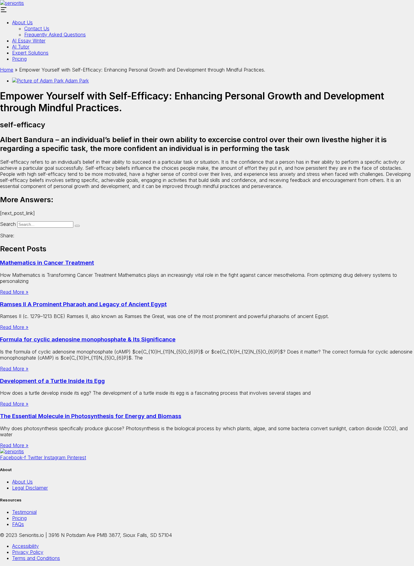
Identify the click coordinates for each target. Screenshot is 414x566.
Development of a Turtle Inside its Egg (52, 380)
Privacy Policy (27, 552)
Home (6, 70)
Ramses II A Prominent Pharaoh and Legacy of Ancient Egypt (83, 304)
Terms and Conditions (36, 558)
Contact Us (36, 28)
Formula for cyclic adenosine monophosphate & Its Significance (87, 339)
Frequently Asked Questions (55, 35)
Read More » (14, 292)
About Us (22, 22)
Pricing (19, 59)
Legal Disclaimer (30, 488)
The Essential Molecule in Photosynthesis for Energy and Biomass (90, 416)
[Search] (77, 226)
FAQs (18, 524)
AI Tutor (20, 47)
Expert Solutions (30, 53)
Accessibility (25, 546)
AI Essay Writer (28, 41)
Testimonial (24, 512)
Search (8, 224)
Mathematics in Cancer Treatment (47, 262)
